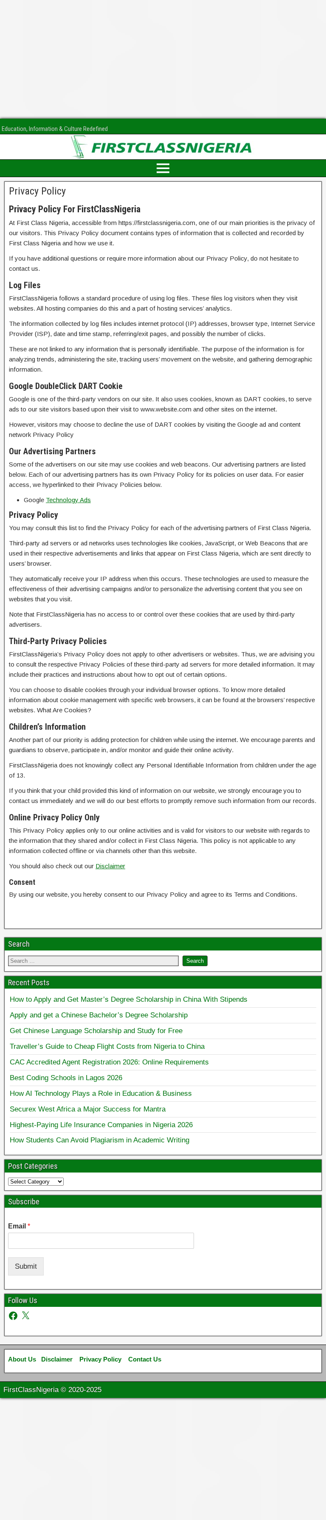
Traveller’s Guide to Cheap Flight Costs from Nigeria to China (107, 1046)
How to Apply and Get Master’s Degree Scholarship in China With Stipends (128, 999)
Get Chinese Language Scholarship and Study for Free (96, 1030)
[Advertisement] (163, 59)
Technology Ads (68, 499)
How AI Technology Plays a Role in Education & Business (101, 1093)
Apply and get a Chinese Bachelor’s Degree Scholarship (99, 1015)
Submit (26, 1266)
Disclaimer (110, 866)
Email (19, 1226)
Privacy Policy (37, 191)
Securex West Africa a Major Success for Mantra (88, 1109)
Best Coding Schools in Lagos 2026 (66, 1077)
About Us (22, 1359)
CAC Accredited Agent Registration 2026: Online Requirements (109, 1062)
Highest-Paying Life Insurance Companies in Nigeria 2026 (101, 1124)
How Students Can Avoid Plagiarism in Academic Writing (99, 1140)
